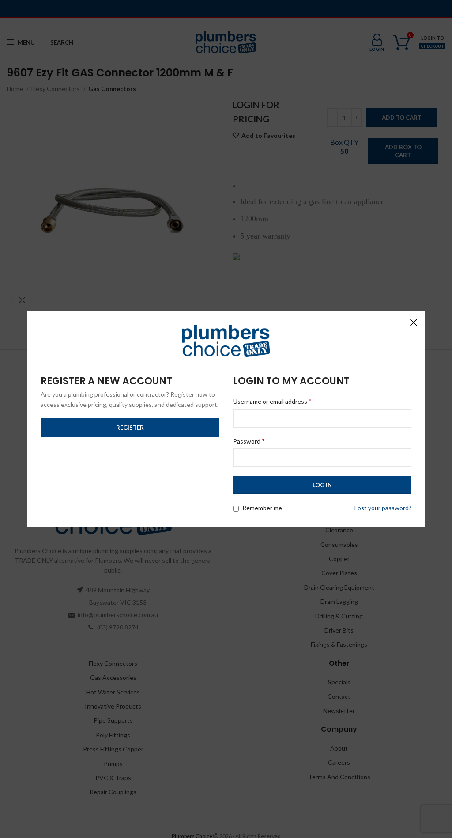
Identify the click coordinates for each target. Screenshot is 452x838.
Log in (322, 485)
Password (249, 440)
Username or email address (272, 401)
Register (130, 427)
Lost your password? (382, 508)
